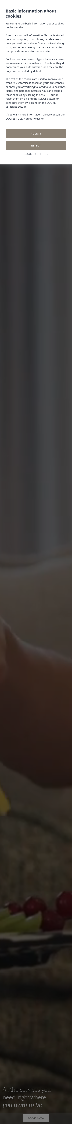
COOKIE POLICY (15, 118)
